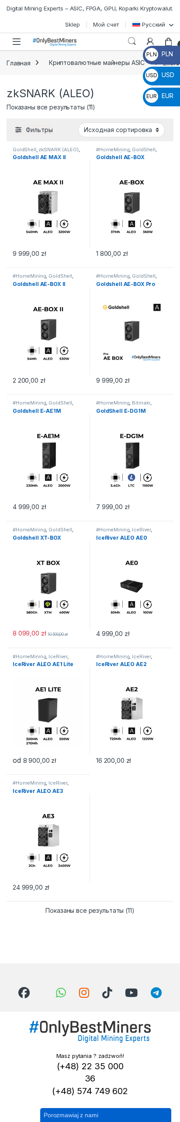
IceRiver (141, 530)
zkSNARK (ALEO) (58, 149)
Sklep (72, 24)
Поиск (132, 41)
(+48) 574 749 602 (90, 1091)
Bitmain (141, 403)
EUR (159, 95)
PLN (159, 54)
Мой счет (106, 24)
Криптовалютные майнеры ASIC (97, 62)
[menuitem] (152, 24)
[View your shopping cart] (168, 41)
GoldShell (24, 149)
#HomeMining (112, 149)
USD (160, 74)
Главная (19, 62)
